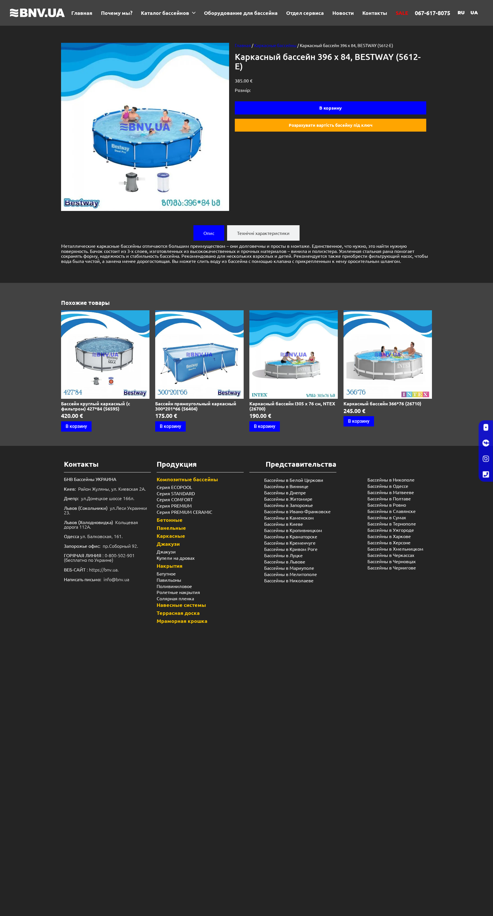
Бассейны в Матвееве (390, 492)
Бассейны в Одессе (387, 486)
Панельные (171, 527)
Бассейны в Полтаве (389, 498)
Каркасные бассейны (275, 45)
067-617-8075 (432, 13)
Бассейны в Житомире (288, 499)
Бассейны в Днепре (285, 492)
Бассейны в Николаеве (289, 580)
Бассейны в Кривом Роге (291, 549)
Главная (243, 45)
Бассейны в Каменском (289, 517)
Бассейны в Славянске (391, 511)
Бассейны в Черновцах (391, 561)
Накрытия (170, 565)
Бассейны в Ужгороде (390, 530)
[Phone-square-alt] (486, 474)
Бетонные (170, 519)
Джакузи (168, 543)
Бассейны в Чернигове (391, 567)
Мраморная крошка (182, 620)
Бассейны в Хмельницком (395, 548)
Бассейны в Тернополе (391, 523)
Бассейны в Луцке (283, 555)
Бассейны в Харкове (389, 536)
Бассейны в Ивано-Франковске (297, 511)
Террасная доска (178, 612)
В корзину (330, 108)
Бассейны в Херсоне (389, 542)
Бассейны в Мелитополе (290, 574)
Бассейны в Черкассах (390, 555)
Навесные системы (181, 604)
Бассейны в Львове (284, 561)
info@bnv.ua (116, 579)
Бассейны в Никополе (391, 479)
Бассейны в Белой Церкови (293, 480)
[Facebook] (486, 443)
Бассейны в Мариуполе (289, 568)
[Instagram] (486, 459)
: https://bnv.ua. (91, 569)
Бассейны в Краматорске (290, 536)
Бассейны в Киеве (283, 524)
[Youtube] (486, 427)
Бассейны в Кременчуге (290, 542)
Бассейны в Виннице (286, 486)
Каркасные (171, 535)
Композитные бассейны (187, 479)
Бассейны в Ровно (386, 505)
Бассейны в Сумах (386, 517)
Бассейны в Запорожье (288, 505)
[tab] (208, 233)
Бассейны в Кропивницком (293, 530)
